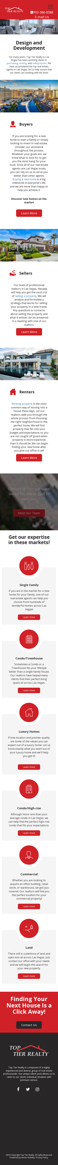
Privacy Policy (42, 1157)
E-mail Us (42, 17)
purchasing (12, 63)
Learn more (29, 617)
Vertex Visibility (28, 1157)
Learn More (29, 213)
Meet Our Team (29, 513)
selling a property (26, 296)
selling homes (39, 63)
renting (23, 63)
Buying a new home (24, 179)
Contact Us (29, 1025)
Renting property (22, 404)
